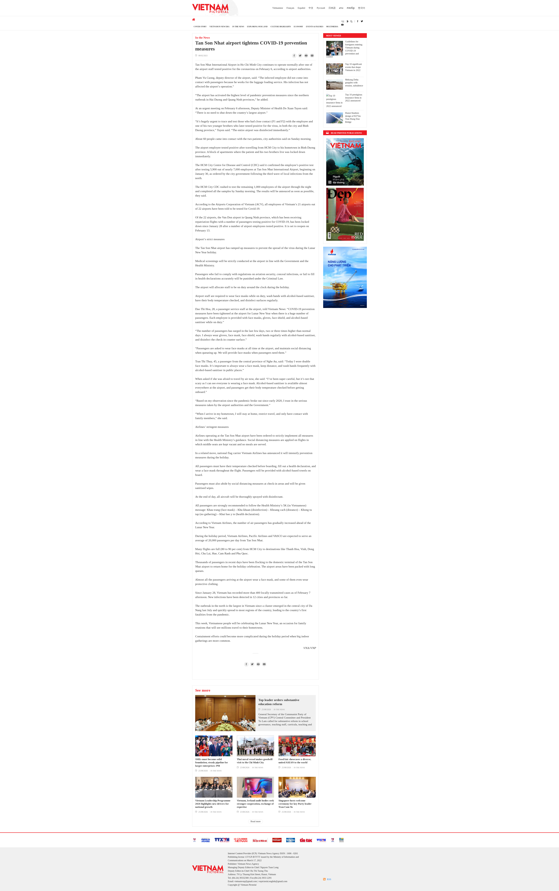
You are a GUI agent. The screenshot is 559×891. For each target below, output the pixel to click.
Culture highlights (280, 26)
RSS (329, 879)
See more (202, 690)
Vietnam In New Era (219, 26)
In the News (238, 26)
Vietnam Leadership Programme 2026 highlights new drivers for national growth (212, 803)
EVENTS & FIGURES (314, 26)
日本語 (332, 8)
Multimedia (332, 26)
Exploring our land (257, 26)
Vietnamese (277, 8)
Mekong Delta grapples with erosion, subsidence (354, 82)
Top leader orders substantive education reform (278, 702)
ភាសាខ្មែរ (351, 8)
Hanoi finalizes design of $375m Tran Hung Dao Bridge (353, 117)
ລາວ (341, 8)
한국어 (361, 8)
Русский (321, 8)
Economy (298, 26)
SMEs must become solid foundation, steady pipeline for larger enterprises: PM (211, 762)
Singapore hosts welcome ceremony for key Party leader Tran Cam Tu (295, 803)
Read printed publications (346, 133)
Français (290, 8)
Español (301, 8)
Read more (256, 821)
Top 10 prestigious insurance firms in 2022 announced (353, 97)
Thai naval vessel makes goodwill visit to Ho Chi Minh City (255, 761)
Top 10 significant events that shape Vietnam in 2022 (353, 67)
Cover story (200, 26)
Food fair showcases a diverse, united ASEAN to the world (294, 761)
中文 (311, 8)
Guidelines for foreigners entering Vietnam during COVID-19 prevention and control (344, 49)
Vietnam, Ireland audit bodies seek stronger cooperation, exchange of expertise (255, 803)
